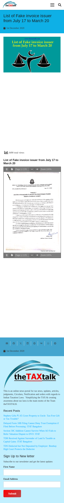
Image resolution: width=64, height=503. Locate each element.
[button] (52, 5)
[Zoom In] (37, 169)
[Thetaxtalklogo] (10, 5)
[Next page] (12, 169)
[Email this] (6, 343)
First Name (9, 467)
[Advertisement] (32, 114)
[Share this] (13, 343)
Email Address (10, 479)
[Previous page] (6, 169)
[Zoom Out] (32, 169)
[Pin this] (34, 343)
